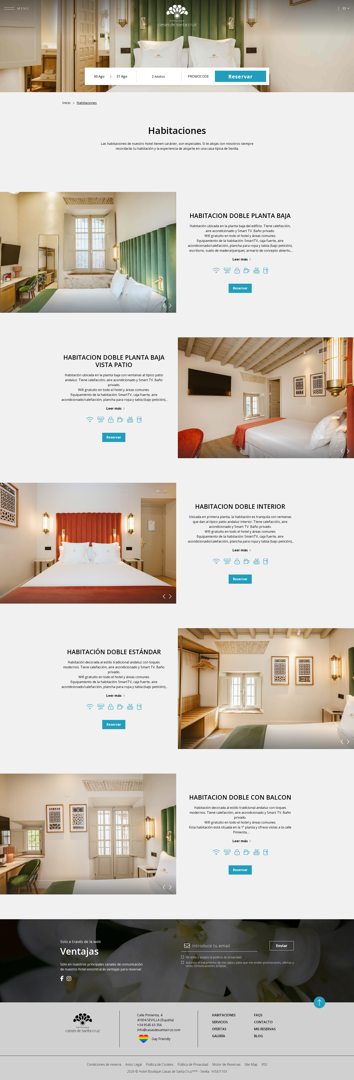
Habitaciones (224, 1015)
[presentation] (164, 306)
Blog (258, 1036)
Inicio (66, 103)
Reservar (240, 288)
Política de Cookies (159, 1064)
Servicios (220, 1022)
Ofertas (219, 1029)
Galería (218, 1036)
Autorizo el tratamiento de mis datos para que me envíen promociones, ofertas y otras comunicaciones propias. (240, 964)
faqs (258, 1015)
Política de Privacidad (192, 1064)
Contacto (263, 1022)
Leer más (240, 259)
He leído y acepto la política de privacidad (214, 957)
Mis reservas (265, 1029)
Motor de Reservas (226, 1064)
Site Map (251, 1064)
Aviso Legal (133, 1064)
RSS (264, 1064)
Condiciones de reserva (104, 1064)
